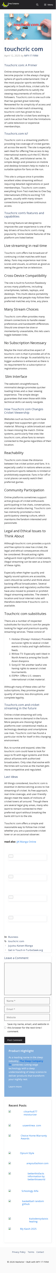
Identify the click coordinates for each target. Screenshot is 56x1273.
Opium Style (27, 1153)
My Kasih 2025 (28, 1228)
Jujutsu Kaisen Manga (20, 945)
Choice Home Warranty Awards (34, 1137)
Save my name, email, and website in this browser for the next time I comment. (28, 1027)
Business (13, 937)
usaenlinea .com (31, 1125)
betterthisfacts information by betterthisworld (36, 1176)
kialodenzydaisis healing (38, 1220)
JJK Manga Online (26, 841)
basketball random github (33, 1202)
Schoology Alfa (30, 1191)
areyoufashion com (37, 1163)
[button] (37, 4)
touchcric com (16, 941)
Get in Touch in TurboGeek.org (25, 950)
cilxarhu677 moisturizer (30, 1113)
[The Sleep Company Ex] (10, 4)
